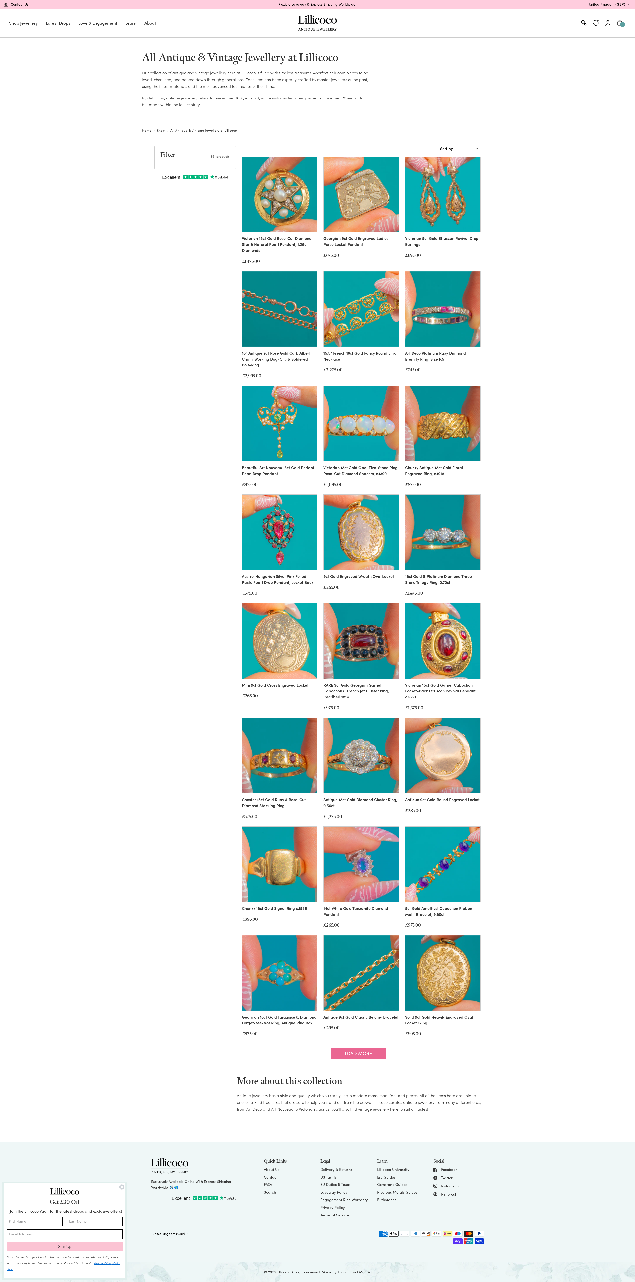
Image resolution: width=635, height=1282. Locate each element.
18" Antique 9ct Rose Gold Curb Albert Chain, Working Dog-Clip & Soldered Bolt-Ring (276, 358)
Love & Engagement (97, 23)
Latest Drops (58, 23)
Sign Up (64, 1246)
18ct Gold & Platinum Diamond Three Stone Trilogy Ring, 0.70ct (438, 579)
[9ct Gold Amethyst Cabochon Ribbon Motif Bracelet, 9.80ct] (442, 864)
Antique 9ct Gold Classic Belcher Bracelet (361, 1016)
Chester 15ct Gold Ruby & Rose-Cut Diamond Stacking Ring (274, 802)
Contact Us (19, 4)
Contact (271, 1177)
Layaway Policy (333, 1192)
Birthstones (386, 1199)
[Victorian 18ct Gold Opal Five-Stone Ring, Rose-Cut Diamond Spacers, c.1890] (361, 423)
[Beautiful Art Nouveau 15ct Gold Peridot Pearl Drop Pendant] (279, 423)
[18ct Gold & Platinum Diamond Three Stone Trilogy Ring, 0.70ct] (442, 532)
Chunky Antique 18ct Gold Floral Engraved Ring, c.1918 (434, 470)
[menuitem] (23, 23)
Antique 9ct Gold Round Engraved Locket (442, 799)
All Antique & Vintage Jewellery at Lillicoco (203, 130)
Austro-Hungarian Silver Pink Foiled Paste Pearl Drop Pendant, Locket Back (277, 579)
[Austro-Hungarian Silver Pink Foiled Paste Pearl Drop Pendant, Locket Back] (279, 532)
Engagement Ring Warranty (344, 1199)
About (150, 23)
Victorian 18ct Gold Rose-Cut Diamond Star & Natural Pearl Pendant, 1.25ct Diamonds (277, 244)
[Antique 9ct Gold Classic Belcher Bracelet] (361, 973)
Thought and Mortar (353, 1272)
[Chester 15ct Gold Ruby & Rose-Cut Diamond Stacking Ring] (279, 755)
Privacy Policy (332, 1207)
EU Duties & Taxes (335, 1184)
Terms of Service (334, 1214)
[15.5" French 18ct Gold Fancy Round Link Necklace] (361, 309)
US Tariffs (328, 1177)
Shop (161, 130)
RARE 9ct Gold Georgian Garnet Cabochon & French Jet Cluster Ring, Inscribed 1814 (356, 690)
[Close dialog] (122, 1187)
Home (146, 130)
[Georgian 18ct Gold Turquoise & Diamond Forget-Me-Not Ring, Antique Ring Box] (279, 973)
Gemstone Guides (392, 1184)
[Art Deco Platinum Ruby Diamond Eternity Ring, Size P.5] (442, 309)
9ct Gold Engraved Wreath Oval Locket (358, 576)
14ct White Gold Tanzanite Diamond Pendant (355, 911)
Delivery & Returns (336, 1169)
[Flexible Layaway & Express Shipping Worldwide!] (317, 4)
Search (270, 1192)
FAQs (268, 1184)
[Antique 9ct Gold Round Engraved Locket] (442, 755)
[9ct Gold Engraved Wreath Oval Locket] (361, 532)
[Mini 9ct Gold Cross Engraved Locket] (279, 641)
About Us (271, 1169)
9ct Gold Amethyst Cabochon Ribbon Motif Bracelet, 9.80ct (438, 911)
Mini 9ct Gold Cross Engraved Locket (275, 685)
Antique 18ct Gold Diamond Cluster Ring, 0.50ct (360, 802)
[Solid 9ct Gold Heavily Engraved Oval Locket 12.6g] (442, 973)
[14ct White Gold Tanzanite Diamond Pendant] (361, 864)
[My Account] (608, 23)
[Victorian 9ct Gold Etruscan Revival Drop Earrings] (442, 194)
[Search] (584, 23)
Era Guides (386, 1177)
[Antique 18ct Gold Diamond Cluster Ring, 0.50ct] (361, 755)
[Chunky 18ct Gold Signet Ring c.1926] (279, 864)
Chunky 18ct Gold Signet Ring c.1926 (274, 908)
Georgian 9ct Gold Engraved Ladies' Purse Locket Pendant (356, 241)
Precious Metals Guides (397, 1192)
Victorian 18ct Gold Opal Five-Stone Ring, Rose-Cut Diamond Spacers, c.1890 (361, 470)
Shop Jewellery (23, 23)
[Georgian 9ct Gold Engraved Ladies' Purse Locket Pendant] (361, 194)
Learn (130, 23)
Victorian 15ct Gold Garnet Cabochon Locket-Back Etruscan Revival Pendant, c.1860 (440, 690)
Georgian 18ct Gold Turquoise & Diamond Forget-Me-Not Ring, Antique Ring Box (279, 1019)
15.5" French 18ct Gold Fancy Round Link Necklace (359, 356)
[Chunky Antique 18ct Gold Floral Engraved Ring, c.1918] (442, 423)
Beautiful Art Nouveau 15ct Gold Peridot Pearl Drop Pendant (278, 470)
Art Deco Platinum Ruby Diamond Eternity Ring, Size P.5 (435, 356)
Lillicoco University (393, 1169)
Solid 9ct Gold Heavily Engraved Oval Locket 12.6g (439, 1019)
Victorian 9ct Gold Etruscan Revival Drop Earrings (441, 241)
